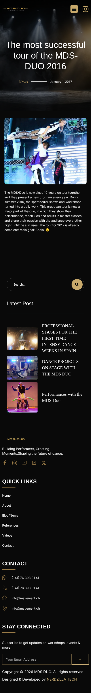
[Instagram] (14, 463)
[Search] (77, 284)
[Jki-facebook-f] (5, 463)
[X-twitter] (43, 463)
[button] (74, 9)
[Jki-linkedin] (34, 463)
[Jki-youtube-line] (24, 463)
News (23, 82)
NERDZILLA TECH (62, 679)
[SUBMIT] (80, 659)
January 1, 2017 (61, 81)
